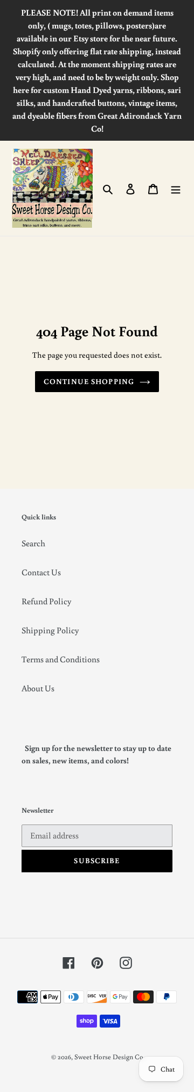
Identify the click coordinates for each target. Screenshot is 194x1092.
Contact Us (41, 572)
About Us (38, 688)
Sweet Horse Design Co (108, 1056)
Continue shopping (89, 381)
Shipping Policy (50, 630)
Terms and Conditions (61, 659)
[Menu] (175, 188)
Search (33, 543)
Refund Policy (46, 601)
